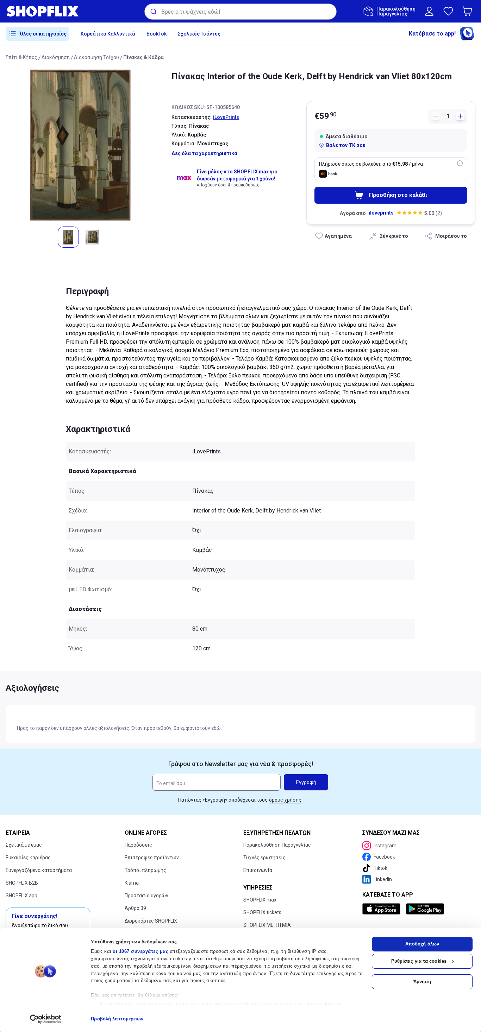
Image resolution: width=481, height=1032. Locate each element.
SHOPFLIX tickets (262, 912)
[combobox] (240, 12)
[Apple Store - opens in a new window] (382, 908)
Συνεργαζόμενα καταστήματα (39, 870)
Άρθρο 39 (135, 908)
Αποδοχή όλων (422, 944)
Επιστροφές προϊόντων (152, 857)
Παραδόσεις (138, 845)
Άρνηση (422, 981)
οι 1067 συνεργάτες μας (140, 951)
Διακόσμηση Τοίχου (96, 57)
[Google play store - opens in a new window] (425, 908)
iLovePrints (226, 117)
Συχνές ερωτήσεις (264, 857)
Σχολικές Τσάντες (199, 34)
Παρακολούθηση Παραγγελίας (277, 845)
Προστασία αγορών (146, 895)
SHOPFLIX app (21, 895)
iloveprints (381, 213)
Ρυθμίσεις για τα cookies (418, 961)
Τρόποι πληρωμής (145, 870)
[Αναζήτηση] (153, 11)
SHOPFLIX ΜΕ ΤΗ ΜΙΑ (267, 925)
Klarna (132, 883)
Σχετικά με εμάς (24, 845)
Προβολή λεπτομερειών (117, 1018)
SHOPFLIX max (259, 900)
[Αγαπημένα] (448, 11)
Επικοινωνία (257, 870)
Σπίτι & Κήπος (21, 57)
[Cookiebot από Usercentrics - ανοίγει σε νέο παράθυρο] (45, 1019)
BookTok (156, 34)
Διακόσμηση (56, 57)
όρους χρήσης (285, 800)
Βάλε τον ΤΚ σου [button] (346, 145)
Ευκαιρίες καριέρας (28, 857)
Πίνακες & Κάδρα (143, 57)
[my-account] (429, 11)
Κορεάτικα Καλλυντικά (108, 34)
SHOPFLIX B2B (22, 883)
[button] (468, 11)
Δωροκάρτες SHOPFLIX (151, 921)
